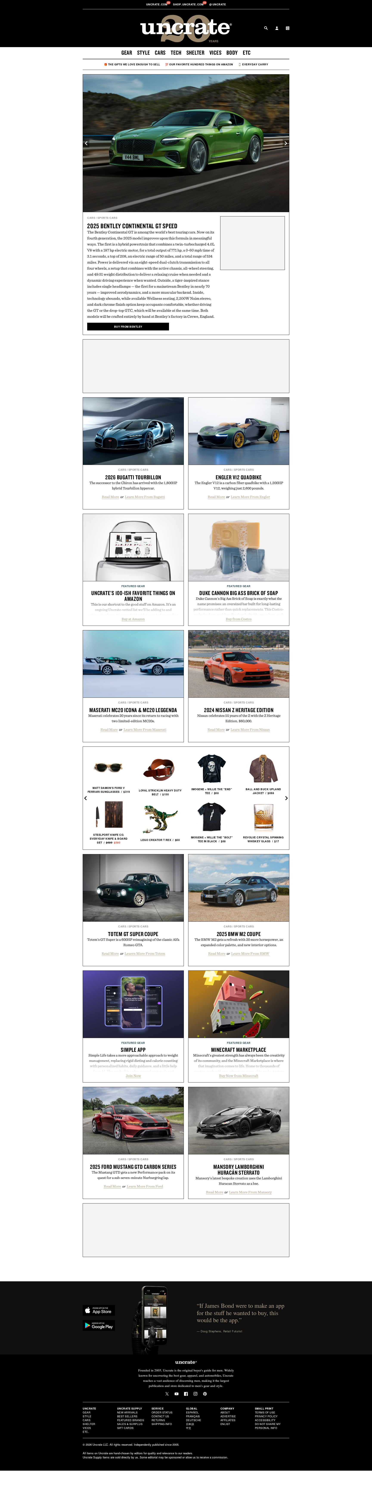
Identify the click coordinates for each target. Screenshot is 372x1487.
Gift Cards (125, 1428)
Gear (126, 52)
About (225, 1412)
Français (193, 1416)
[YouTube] (176, 1394)
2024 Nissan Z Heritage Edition (239, 710)
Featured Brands (130, 1420)
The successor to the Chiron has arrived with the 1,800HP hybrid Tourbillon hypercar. (133, 485)
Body (232, 52)
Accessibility (265, 1420)
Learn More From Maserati (145, 729)
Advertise (228, 1416)
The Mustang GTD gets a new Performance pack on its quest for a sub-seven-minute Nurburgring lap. (133, 1175)
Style (143, 52)
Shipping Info (162, 1424)
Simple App (133, 1049)
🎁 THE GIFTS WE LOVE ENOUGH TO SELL (132, 64)
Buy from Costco (239, 619)
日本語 (190, 1424)
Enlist (225, 1424)
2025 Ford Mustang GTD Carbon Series (133, 1166)
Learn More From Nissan (250, 729)
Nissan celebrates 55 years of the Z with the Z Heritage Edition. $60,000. (239, 718)
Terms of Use (265, 1412)
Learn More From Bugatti (145, 497)
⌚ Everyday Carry (253, 64)
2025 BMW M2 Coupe (239, 934)
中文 (188, 1428)
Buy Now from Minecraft (238, 1076)
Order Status (162, 1412)
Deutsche (193, 1420)
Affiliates (228, 1420)
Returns (158, 1420)
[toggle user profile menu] (277, 28)
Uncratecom (157, 4)
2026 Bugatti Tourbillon (133, 477)
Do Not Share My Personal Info (268, 1426)
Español (192, 1412)
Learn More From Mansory (250, 1192)
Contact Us (160, 1416)
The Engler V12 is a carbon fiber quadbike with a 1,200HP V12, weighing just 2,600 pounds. (239, 485)
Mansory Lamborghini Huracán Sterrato (238, 1169)
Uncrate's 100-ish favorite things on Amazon (133, 595)
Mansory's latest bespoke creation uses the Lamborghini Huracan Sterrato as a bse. (238, 1181)
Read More (110, 497)
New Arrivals (127, 1412)
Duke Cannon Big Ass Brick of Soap (238, 593)
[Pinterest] (205, 1394)
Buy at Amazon (133, 619)
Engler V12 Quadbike (239, 477)
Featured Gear (133, 586)
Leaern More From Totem (145, 953)
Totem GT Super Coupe (133, 934)
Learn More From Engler (250, 497)
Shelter (195, 52)
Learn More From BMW (250, 953)
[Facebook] (186, 1394)
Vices (215, 52)
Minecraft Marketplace (238, 1049)
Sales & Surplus (130, 1424)
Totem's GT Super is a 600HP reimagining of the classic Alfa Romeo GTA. (133, 942)
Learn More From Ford (145, 1186)
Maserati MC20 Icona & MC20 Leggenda (133, 710)
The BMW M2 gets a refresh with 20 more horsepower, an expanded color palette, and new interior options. (238, 942)
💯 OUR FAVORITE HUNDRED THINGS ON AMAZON (199, 64)
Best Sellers (127, 1416)
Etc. (86, 1431)
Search (266, 28)
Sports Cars (108, 218)
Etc (247, 52)
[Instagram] (195, 1394)
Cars (160, 52)
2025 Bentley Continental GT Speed (132, 226)
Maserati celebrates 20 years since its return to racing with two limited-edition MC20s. (133, 718)
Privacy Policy (266, 1416)
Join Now (133, 1076)
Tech (176, 52)
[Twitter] (167, 1394)
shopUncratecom (188, 4)
